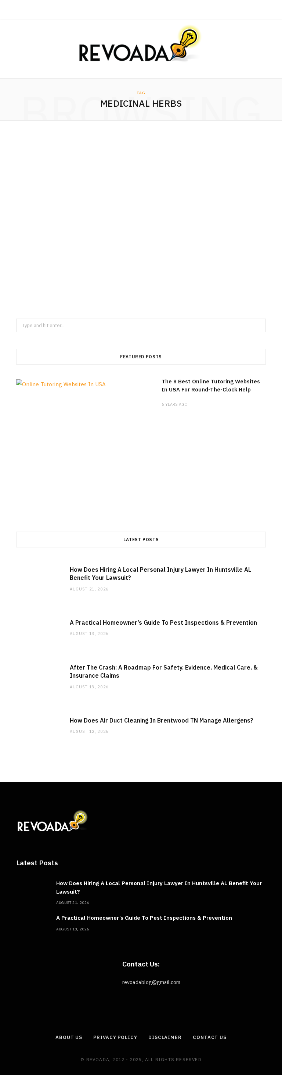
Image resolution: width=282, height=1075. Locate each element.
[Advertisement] (141, 220)
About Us (68, 1037)
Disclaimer (165, 1037)
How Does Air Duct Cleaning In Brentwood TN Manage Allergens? (161, 720)
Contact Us (210, 1037)
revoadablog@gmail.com (151, 982)
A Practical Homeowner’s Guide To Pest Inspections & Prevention (163, 622)
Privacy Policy (115, 1037)
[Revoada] (141, 43)
